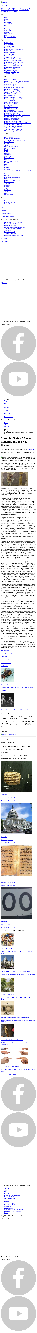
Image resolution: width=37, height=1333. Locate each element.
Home (6, 423)
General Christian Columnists (12, 92)
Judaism (6, 166)
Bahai (6, 150)
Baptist (6, 151)
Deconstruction (8, 417)
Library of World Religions (12, 138)
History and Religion (10, 52)
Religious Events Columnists (12, 121)
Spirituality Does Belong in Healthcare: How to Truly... (16, 971)
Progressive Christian (11, 11)
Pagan (6, 35)
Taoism (6, 191)
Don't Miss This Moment (8, 948)
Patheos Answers (9, 142)
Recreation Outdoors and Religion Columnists (17, 115)
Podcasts (6, 143)
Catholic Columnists (10, 84)
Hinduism (7, 159)
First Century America (7, 840)
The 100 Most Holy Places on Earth (14, 140)
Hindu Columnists (9, 95)
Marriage (6, 404)
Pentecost (7, 413)
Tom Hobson (31, 449)
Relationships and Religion (12, 70)
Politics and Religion (10, 56)
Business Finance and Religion (13, 60)
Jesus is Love (8, 230)
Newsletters (4, 238)
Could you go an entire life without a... (12, 1066)
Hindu (7, 10)
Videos (6, 145)
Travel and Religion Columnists (13, 129)
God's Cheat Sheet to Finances (13, 222)
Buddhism (7, 153)
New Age (7, 174)
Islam (5, 164)
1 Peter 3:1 (4, 657)
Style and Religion (9, 54)
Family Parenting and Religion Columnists (16, 91)
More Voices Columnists (11, 102)
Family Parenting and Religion (13, 65)
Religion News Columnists (12, 118)
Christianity (7, 154)
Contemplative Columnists (11, 86)
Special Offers (5, 5)
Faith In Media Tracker (7, 216)
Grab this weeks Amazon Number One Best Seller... (15, 1017)
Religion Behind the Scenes (12, 180)
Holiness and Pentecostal (11, 161)
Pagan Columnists (9, 110)
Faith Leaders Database (11, 146)
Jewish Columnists (9, 100)
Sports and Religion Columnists (13, 124)
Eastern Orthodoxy (9, 158)
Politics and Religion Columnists (13, 111)
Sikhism (6, 186)
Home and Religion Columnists (13, 99)
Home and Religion (9, 68)
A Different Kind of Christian (12, 228)
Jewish (11, 10)
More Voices (7, 30)
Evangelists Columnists (11, 89)
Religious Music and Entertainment (14, 49)
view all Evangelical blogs (8, 1074)
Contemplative (15, 8)
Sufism (6, 188)
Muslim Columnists (9, 105)
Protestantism (8, 178)
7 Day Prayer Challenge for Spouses (14, 227)
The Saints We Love (10, 233)
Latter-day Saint (17, 10)
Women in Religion (9, 57)
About (6, 424)
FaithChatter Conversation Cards (13, 235)
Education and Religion (11, 64)
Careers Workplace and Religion (13, 62)
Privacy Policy (8, 1201)
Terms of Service (9, 1203)
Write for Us (7, 1200)
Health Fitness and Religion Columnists (15, 94)
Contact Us (7, 1206)
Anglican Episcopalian (10, 148)
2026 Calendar (8, 137)
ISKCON (7, 162)
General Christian (9, 24)
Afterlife (6, 407)
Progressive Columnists (11, 113)
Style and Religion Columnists (13, 126)
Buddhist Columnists (10, 79)
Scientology (7, 183)
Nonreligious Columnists (11, 108)
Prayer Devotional (9, 232)
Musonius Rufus (5, 660)
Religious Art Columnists (11, 119)
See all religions (8, 194)
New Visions (8, 33)
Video (2, 207)
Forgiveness (7, 401)
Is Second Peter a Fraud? (8, 882)
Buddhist (3, 8)
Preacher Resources (9, 202)
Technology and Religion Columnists (14, 127)
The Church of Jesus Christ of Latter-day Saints (17, 171)
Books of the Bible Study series (13, 224)
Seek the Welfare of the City (9, 798)
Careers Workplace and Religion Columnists (16, 82)
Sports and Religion (10, 46)
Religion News (8, 43)
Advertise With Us (9, 1198)
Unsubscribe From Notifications (13, 1211)
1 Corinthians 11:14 (6, 653)
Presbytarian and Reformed (12, 177)
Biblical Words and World (8, 801)
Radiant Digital (8, 1208)
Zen (5, 193)
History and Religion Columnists (13, 97)
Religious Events (9, 51)
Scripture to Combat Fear (8, 994)
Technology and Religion (11, 72)
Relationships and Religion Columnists (15, 116)
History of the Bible (10, 225)
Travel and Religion (10, 73)
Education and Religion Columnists (14, 87)
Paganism (7, 175)
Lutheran (6, 167)
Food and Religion (9, 44)
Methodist (7, 169)
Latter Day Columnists (10, 103)
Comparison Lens (9, 201)
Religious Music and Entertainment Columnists (17, 123)
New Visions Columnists (11, 107)
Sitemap (6, 1213)
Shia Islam (7, 185)
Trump (6, 410)
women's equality (6, 663)
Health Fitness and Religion (12, 67)
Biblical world (5, 650)
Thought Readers (6, 213)
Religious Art (8, 47)
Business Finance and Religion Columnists (16, 81)
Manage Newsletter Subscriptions (13, 1209)
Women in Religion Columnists (13, 131)
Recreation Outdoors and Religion (14, 59)
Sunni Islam (7, 190)
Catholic (8, 8)
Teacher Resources (9, 204)
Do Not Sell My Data (10, 1205)
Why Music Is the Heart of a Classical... (12, 1040)
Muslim (24, 10)
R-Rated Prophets (6, 924)
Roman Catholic (9, 182)
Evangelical (22, 8)
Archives (6, 426)
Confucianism (8, 156)
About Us (7, 1189)
